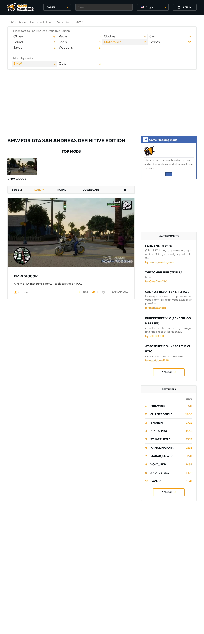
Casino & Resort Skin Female (167, 292)
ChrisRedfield (161, 414)
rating (61, 190)
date (37, 190)
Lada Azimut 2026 (158, 246)
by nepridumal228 (157, 360)
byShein (156, 422)
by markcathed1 (155, 307)
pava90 (155, 481)
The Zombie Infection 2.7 (163, 272)
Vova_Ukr (158, 464)
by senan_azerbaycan (159, 262)
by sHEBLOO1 (154, 336)
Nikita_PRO (158, 431)
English (150, 7)
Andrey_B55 (159, 473)
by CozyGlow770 (156, 281)
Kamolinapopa (161, 447)
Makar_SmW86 (161, 456)
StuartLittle (160, 439)
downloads (91, 190)
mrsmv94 (157, 406)
